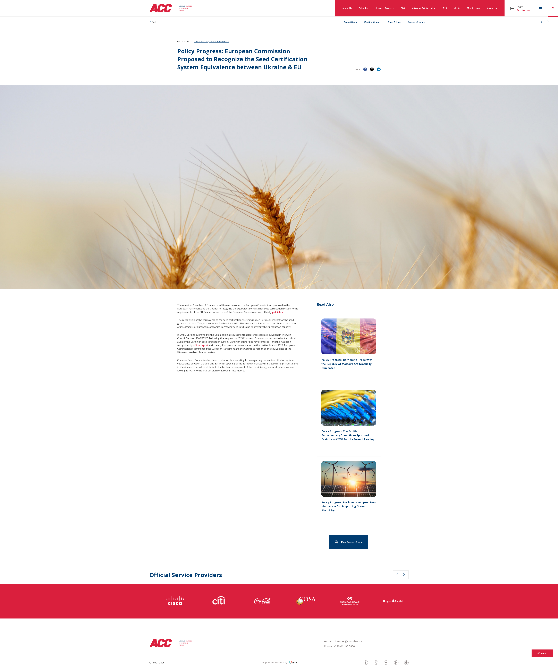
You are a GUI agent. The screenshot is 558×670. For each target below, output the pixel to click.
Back (154, 22)
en (553, 8)
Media (457, 8)
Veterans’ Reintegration (424, 8)
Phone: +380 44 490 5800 (339, 646)
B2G (403, 8)
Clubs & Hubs (394, 22)
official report (200, 345)
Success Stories (416, 22)
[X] (372, 69)
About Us (347, 8)
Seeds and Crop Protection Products (211, 41)
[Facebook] (365, 69)
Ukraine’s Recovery (384, 8)
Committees (350, 22)
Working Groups (372, 22)
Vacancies (492, 8)
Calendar (363, 8)
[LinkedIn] (378, 69)
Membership (473, 8)
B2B (445, 8)
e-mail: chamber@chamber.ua (343, 641)
